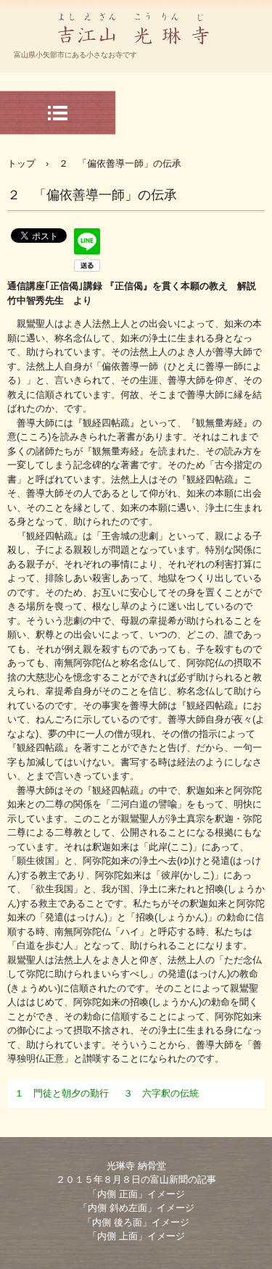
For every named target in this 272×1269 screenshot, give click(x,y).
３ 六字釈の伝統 (161, 1093)
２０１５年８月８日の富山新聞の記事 (136, 1179)
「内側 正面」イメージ (136, 1194)
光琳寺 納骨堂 (136, 1165)
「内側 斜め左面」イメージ (136, 1207)
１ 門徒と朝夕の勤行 (62, 1093)
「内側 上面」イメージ (136, 1236)
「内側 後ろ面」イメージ (136, 1222)
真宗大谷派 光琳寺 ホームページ (136, 61)
